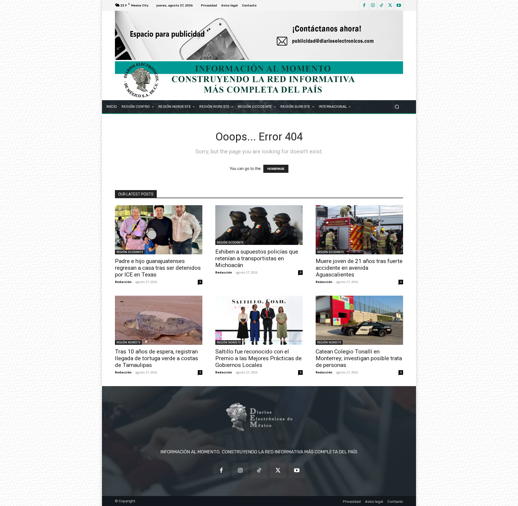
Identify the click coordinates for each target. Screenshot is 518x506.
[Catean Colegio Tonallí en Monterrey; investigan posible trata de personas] (359, 320)
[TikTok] (381, 5)
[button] (396, 106)
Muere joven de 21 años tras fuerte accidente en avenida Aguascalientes (359, 268)
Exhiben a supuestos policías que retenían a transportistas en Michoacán (256, 258)
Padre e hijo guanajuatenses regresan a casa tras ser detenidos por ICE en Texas (158, 268)
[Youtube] (398, 5)
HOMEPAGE (275, 169)
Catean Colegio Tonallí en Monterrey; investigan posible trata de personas (359, 358)
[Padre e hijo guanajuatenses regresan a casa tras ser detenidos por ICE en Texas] (158, 229)
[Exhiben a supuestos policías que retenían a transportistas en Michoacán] (259, 225)
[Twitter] (390, 5)
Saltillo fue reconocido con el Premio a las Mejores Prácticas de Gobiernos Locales (258, 358)
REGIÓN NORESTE (128, 342)
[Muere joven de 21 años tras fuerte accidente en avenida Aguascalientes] (359, 229)
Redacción (123, 282)
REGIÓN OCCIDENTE (130, 252)
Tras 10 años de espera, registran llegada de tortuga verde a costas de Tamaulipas (156, 358)
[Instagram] (373, 5)
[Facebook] (364, 5)
